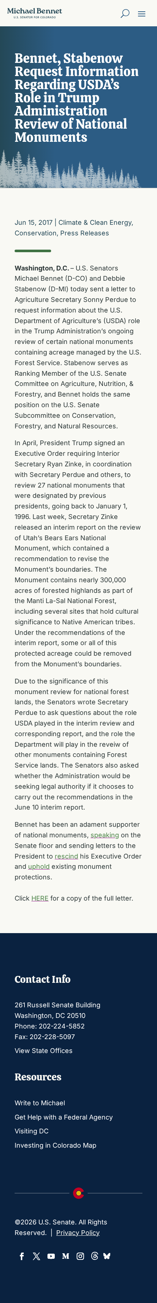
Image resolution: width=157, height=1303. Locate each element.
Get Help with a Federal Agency (64, 1117)
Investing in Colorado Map (55, 1145)
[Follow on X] (36, 1256)
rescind (66, 856)
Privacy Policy (78, 1232)
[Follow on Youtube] (51, 1256)
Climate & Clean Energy (94, 222)
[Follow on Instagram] (80, 1256)
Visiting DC (32, 1131)
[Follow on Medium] (65, 1256)
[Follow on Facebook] (22, 1256)
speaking (105, 835)
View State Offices (44, 1050)
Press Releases (84, 233)
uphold (39, 866)
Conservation (36, 233)
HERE (40, 898)
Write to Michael (40, 1103)
